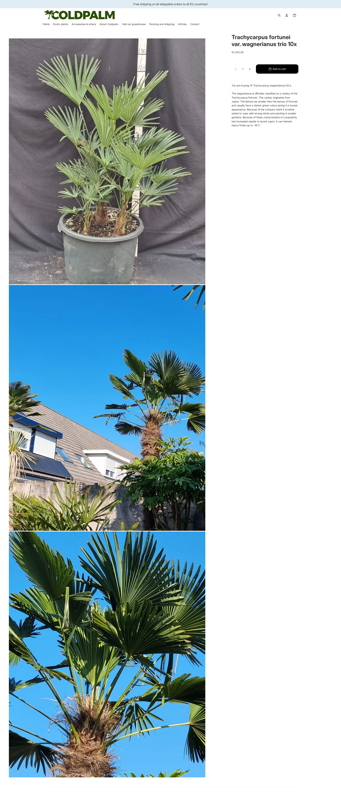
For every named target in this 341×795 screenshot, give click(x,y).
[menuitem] (46, 24)
